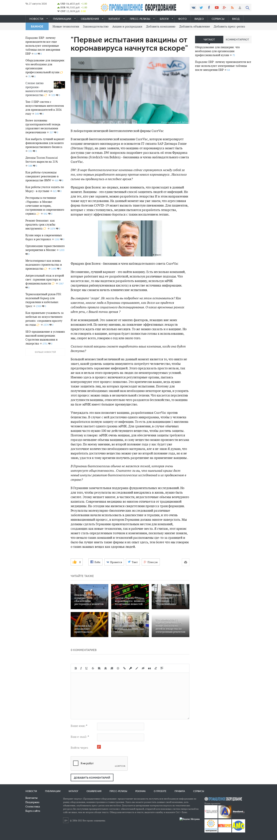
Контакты (31, 798)
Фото (182, 19)
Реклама (140, 791)
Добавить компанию (160, 26)
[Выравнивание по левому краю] (99, 668)
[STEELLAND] (211, 817)
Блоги (164, 19)
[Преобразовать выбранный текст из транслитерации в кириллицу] (155, 668)
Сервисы (218, 19)
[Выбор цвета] (137, 668)
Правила (179, 791)
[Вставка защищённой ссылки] (130, 668)
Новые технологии (66, 26)
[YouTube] (216, 7)
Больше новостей (45, 352)
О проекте (160, 791)
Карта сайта (32, 811)
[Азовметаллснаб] (238, 831)
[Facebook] (209, 7)
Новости (36, 19)
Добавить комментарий (92, 777)
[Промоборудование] (211, 831)
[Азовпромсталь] (224, 817)
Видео (199, 19)
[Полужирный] (76, 668)
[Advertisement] (223, 133)
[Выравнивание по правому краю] (112, 668)
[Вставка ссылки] (124, 668)
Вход (236, 19)
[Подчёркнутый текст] (86, 668)
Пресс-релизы (140, 19)
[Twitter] (201, 7)
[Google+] (224, 7)
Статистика (32, 806)
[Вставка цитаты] (149, 668)
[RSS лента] (232, 7)
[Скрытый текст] (143, 668)
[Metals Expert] (224, 831)
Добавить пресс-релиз (229, 26)
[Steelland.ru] (238, 817)
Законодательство (96, 26)
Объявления (90, 19)
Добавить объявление (194, 26)
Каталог (114, 19)
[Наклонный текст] (81, 668)
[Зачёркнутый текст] (93, 668)
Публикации (62, 19)
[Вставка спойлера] (162, 668)
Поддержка (32, 802)
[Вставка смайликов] (118, 668)
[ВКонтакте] (193, 7)
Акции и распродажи (127, 26)
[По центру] (105, 668)
